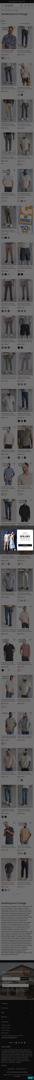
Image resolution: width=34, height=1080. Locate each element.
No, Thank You (25, 547)
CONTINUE (25, 545)
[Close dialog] (32, 530)
